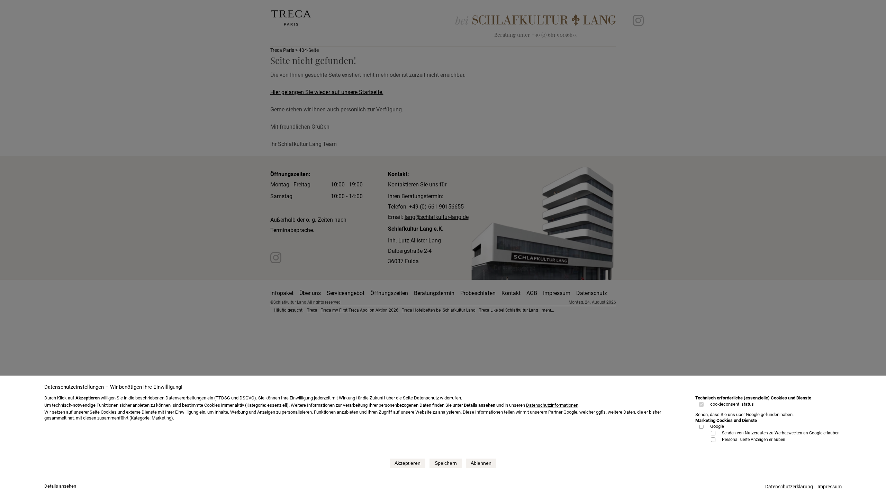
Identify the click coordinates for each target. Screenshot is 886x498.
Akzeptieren (408, 463)
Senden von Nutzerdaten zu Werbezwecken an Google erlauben (781, 433)
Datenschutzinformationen (552, 405)
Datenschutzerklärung (789, 486)
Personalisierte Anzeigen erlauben (753, 439)
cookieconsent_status (732, 404)
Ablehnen (481, 463)
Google (717, 426)
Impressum (829, 486)
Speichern (446, 463)
